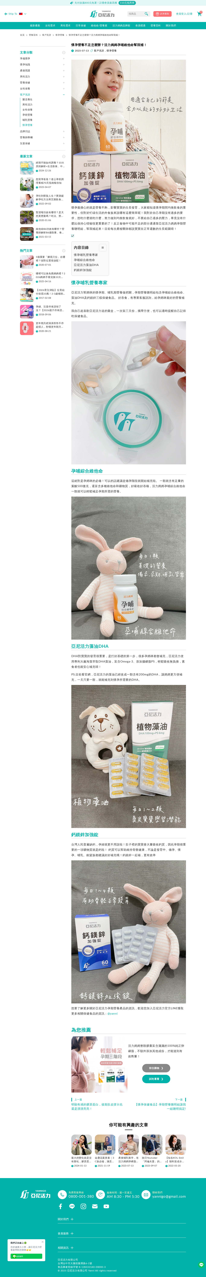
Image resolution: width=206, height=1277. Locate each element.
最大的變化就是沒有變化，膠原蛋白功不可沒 (81, 1160)
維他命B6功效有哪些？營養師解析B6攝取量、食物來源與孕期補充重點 (50, 231)
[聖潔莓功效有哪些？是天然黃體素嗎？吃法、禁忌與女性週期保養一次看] (27, 217)
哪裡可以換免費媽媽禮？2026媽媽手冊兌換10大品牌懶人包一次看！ (50, 275)
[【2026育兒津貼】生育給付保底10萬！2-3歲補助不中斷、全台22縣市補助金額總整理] (27, 295)
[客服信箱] (95, 1206)
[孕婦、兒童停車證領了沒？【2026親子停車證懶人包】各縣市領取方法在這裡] (27, 311)
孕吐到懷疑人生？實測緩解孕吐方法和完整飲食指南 (50, 198)
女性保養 (27, 110)
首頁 (22, 35)
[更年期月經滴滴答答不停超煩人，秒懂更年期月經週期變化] (27, 328)
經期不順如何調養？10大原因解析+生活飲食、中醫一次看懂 (50, 165)
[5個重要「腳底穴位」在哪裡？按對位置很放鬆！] (27, 262)
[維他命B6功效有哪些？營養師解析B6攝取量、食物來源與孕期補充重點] (27, 234)
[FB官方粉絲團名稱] (60, 1206)
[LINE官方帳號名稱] (72, 1206)
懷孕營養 (59, 35)
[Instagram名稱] (83, 1206)
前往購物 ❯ (156, 1068)
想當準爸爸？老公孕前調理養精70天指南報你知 (50, 181)
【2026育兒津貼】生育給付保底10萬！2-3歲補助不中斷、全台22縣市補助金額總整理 (50, 292)
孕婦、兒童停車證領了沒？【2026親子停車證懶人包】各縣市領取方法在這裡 (50, 309)
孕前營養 (27, 115)
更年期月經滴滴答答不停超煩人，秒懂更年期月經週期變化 (50, 325)
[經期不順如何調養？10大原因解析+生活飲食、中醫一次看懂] (27, 168)
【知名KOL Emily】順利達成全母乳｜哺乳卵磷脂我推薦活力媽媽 (175, 1160)
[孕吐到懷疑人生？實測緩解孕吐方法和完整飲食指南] (27, 201)
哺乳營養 (27, 120)
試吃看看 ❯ (156, 1079)
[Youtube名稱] (106, 1206)
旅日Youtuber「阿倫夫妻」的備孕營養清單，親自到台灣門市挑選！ (152, 1160)
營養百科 (33, 35)
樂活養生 (27, 99)
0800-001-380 (81, 1196)
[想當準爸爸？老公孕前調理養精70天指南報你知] (27, 184)
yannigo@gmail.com (169, 1196)
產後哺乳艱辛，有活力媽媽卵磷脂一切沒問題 (128, 1160)
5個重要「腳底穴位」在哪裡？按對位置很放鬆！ (50, 259)
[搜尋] (146, 13)
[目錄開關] (102, 247)
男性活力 (27, 104)
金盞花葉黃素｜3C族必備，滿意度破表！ (104, 1160)
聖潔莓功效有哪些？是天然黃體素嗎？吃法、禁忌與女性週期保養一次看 (50, 214)
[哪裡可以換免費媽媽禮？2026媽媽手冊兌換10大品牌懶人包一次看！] (27, 278)
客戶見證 (46, 35)
